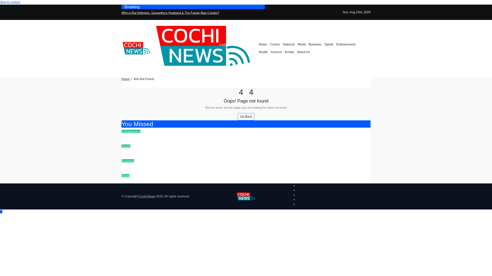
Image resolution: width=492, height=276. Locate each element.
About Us (303, 52)
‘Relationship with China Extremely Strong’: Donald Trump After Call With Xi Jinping (205, 180)
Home (263, 44)
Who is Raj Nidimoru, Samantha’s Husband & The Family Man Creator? (194, 136)
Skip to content (10, 2)
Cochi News (147, 196)
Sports (328, 44)
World (302, 44)
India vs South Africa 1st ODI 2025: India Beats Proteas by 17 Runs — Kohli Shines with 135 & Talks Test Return (236, 151)
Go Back (246, 116)
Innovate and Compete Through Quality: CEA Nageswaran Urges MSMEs (196, 165)
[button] (369, 50)
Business (315, 44)
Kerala (289, 52)
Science (276, 52)
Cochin (275, 44)
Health (263, 52)
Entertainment (345, 44)
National (288, 44)
